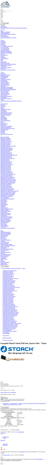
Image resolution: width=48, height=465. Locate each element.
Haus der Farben (7, 455)
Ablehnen (2, 460)
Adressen (14, 27)
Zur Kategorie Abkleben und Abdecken (8, 37)
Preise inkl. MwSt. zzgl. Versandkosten (8, 392)
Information (2, 440)
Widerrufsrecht (6, 436)
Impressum (5, 445)
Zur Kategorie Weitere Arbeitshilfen (7, 228)
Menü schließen (5, 23)
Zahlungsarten (19, 27)
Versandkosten (22, 451)
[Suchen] (1, 13)
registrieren (4, 26)
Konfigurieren (8, 460)
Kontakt (4, 438)
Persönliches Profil (8, 27)
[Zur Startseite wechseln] (5, 8)
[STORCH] (17, 354)
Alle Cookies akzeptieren (16, 460)
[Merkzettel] (1, 19)
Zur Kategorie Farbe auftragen (6, 134)
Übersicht (2, 27)
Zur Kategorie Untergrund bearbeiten (7, 69)
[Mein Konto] (1, 21)
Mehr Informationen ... (39, 459)
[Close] (1, 382)
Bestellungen (24, 27)
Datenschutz (5, 444)
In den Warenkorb (4, 397)
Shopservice (2, 433)
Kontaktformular (20, 431)
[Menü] (1, 10)
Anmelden (2, 25)
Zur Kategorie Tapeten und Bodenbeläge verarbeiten (11, 100)
